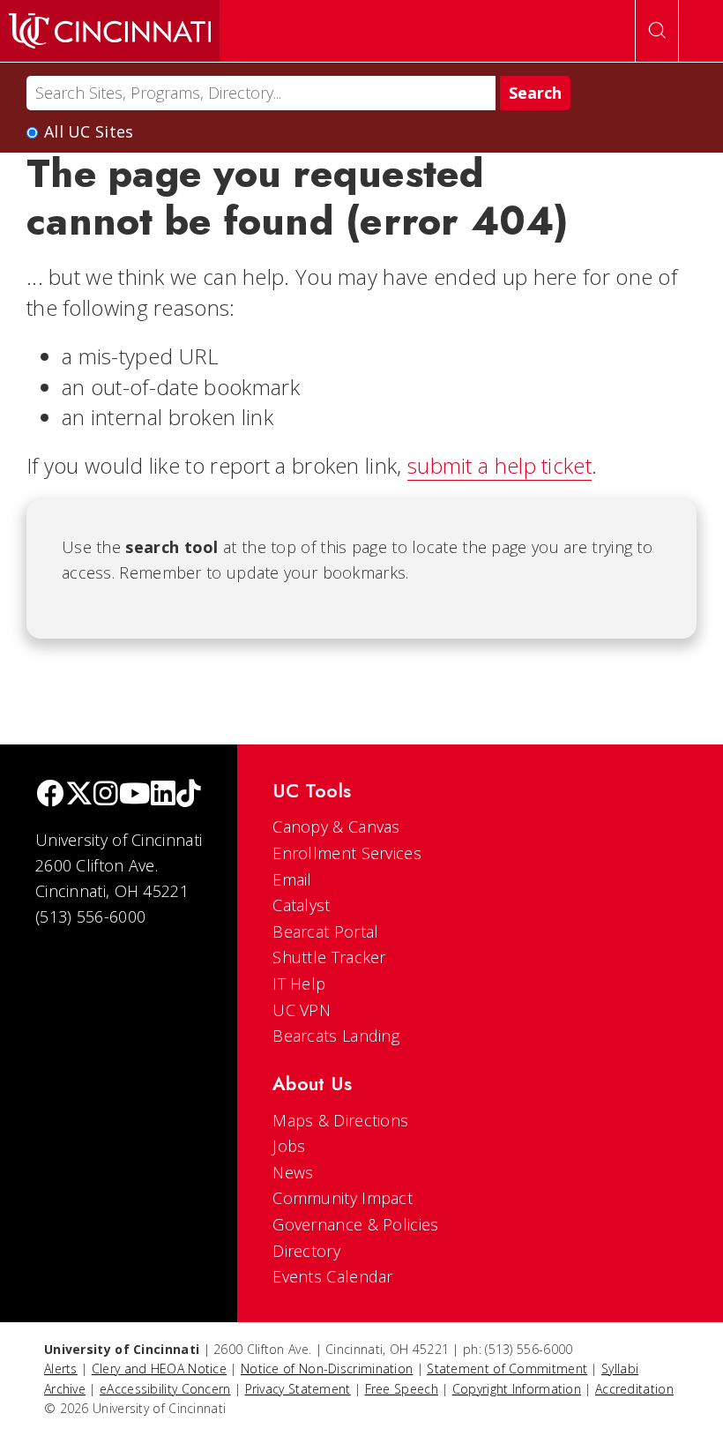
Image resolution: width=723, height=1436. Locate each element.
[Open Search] (657, 31)
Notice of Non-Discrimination (327, 1368)
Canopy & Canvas (336, 826)
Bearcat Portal (325, 931)
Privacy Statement (298, 1388)
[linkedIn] (163, 795)
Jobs (288, 1145)
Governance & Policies (355, 1224)
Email (292, 879)
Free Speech (401, 1388)
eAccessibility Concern (165, 1388)
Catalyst (301, 905)
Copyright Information (516, 1388)
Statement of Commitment (507, 1368)
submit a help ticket (499, 465)
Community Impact (342, 1197)
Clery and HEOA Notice (159, 1368)
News (292, 1172)
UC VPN (301, 1010)
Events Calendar (332, 1276)
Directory (306, 1250)
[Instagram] (105, 795)
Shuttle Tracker (329, 957)
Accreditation (634, 1388)
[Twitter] (79, 795)
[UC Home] (110, 31)
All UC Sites (89, 131)
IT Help (298, 983)
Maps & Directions (340, 1120)
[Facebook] (50, 795)
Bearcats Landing (335, 1035)
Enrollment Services (346, 853)
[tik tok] (188, 795)
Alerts (61, 1368)
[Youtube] (134, 795)
